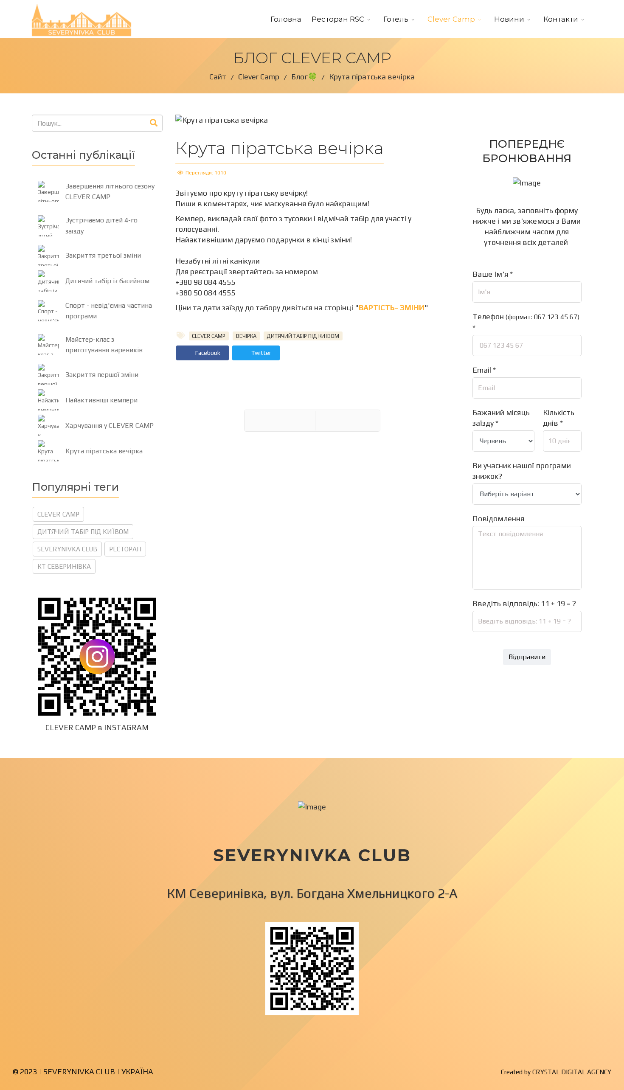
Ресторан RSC (338, 19)
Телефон (525, 322)
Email (484, 369)
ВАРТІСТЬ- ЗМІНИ (391, 307)
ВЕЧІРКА (246, 336)
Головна (285, 19)
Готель (395, 19)
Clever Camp (451, 19)
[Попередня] (280, 420)
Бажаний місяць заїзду (501, 417)
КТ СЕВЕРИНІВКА (64, 566)
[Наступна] (347, 420)
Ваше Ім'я (492, 274)
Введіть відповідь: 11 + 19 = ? (524, 603)
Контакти (560, 19)
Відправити (527, 657)
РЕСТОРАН (125, 549)
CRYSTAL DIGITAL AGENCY (571, 1072)
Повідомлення (498, 518)
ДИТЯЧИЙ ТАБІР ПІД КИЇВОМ (83, 531)
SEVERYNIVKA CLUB (67, 549)
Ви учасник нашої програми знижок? (521, 470)
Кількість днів (558, 417)
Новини (509, 19)
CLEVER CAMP (58, 514)
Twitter (260, 352)
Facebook (207, 352)
